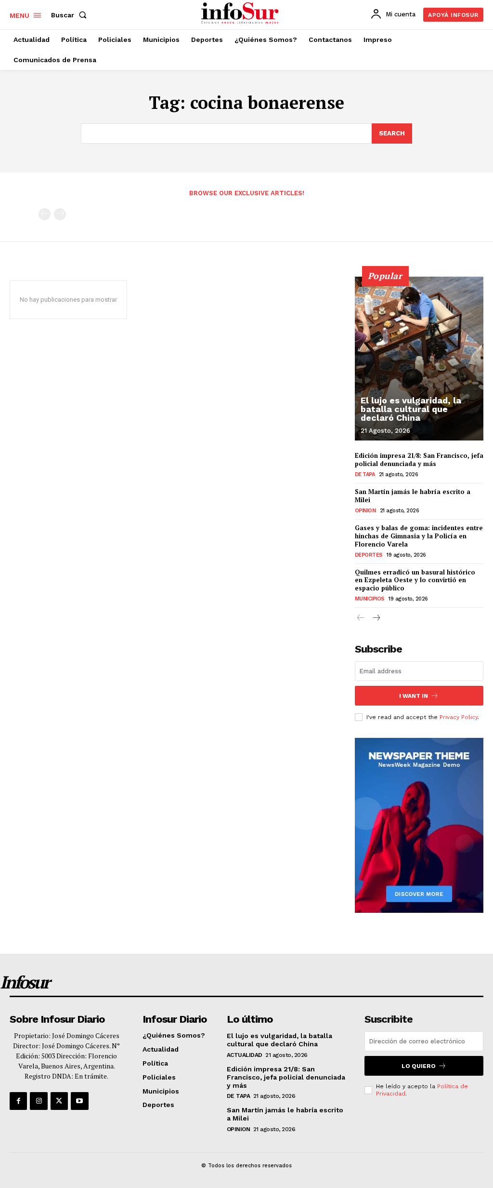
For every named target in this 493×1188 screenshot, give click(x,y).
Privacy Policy (459, 717)
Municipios (370, 599)
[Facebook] (18, 1100)
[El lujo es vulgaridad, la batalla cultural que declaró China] (419, 358)
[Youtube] (79, 1100)
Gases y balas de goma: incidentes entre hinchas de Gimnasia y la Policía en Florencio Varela (419, 535)
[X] (59, 1100)
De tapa (365, 474)
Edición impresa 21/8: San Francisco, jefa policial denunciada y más (419, 459)
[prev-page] (45, 214)
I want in (413, 696)
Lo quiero (419, 1066)
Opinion (365, 510)
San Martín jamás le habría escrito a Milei (412, 495)
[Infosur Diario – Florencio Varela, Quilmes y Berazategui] (241, 13)
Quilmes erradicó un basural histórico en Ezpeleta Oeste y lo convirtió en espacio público (415, 580)
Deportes (369, 555)
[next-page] (376, 619)
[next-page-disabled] (60, 214)
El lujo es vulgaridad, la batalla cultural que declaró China (411, 409)
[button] (71, 15)
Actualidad (244, 1055)
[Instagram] (38, 1100)
